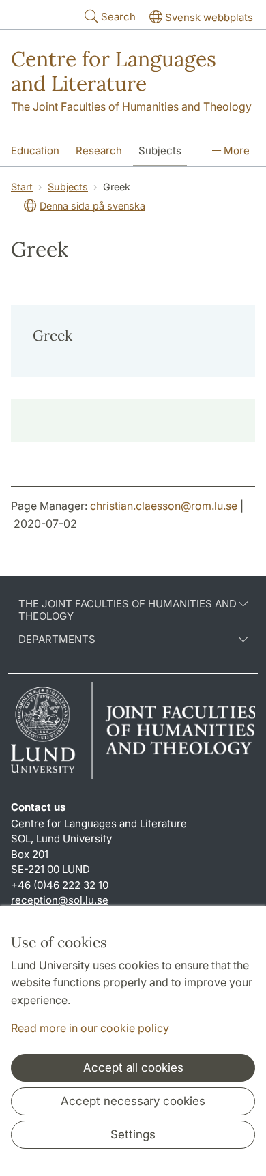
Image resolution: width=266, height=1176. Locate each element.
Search (118, 16)
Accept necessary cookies (133, 1101)
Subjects (159, 150)
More (235, 150)
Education (35, 150)
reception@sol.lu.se (59, 899)
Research (99, 150)
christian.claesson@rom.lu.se (163, 506)
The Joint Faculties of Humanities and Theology (131, 106)
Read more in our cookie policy (90, 1028)
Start (22, 186)
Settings (133, 1134)
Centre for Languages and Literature (113, 71)
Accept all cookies (133, 1067)
